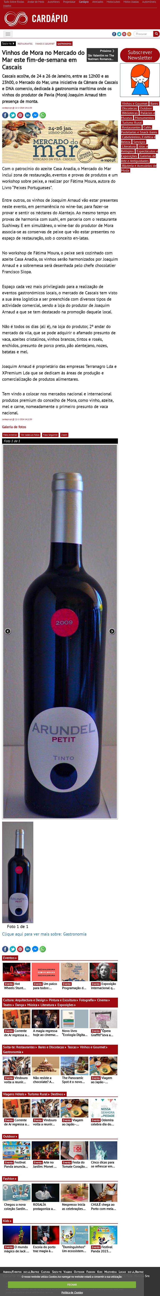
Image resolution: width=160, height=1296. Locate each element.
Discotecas (129, 108)
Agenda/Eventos (12, 1272)
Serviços (139, 142)
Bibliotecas (130, 113)
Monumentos (144, 118)
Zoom (64, 434)
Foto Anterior (10, 434)
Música (32, 1005)
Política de (72, 1292)
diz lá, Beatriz (31, 1272)
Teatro (7, 1005)
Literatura (47, 1005)
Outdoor (9, 1136)
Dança (19, 1005)
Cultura (45, 1272)
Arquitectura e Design (30, 1000)
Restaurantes (25, 1047)
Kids (6, 1221)
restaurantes (25, 43)
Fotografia (86, 1000)
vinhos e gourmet (45, 43)
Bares (154, 103)
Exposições (66, 1005)
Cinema (102, 1000)
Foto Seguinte (50, 434)
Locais (122, 1272)
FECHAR (72, 1284)
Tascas (72, 1047)
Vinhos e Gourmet (92, 1047)
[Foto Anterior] (25, 631)
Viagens (68, 1272)
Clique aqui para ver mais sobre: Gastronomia (44, 934)
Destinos (57, 1094)
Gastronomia (12, 1052)
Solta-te (56, 1272)
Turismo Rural (38, 1094)
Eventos (9, 958)
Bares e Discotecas (51, 1047)
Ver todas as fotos (30, 434)
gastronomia (64, 43)
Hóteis (19, 1094)
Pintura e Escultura (62, 1000)
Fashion (8, 1178)
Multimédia (110, 1272)
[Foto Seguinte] (95, 631)
